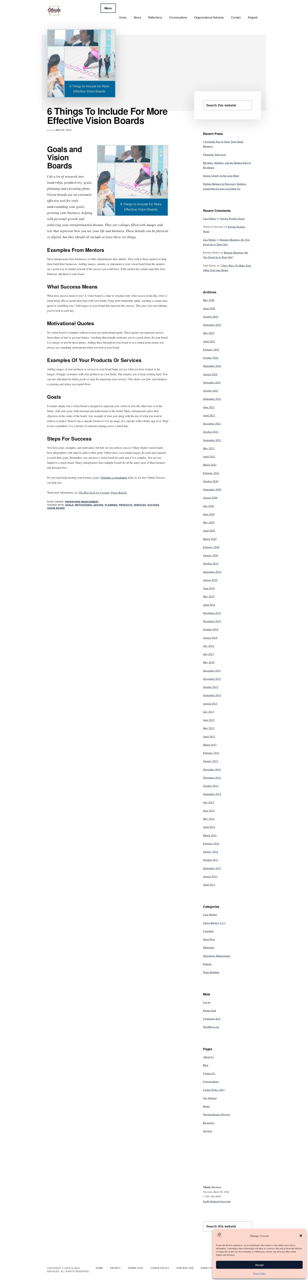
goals (69, 504)
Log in (206, 1002)
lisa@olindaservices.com (217, 1201)
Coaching (208, 931)
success (153, 504)
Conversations (211, 1081)
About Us (208, 1057)
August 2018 (210, 637)
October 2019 (210, 563)
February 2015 (211, 753)
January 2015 (210, 761)
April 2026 (209, 308)
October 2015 (210, 687)
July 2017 (208, 654)
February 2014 (211, 843)
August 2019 (210, 580)
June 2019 (209, 588)
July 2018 (208, 646)
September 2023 (212, 399)
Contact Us (209, 1073)
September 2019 (212, 572)
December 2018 (212, 613)
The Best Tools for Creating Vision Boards (103, 492)
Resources (208, 1122)
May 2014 (208, 818)
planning (111, 504)
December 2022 (212, 423)
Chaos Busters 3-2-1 (214, 923)
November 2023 (212, 382)
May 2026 (208, 300)
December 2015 (212, 670)
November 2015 (212, 678)
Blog (205, 1065)
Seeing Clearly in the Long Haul (221, 175)
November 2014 (212, 777)
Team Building (211, 972)
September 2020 (212, 489)
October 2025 (210, 316)
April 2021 (209, 456)
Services (140, 504)
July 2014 (208, 802)
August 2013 (210, 876)
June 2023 (209, 407)
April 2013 (209, 884)
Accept (259, 1265)
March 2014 (210, 835)
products (125, 504)
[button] (301, 1235)
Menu (108, 8)
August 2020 (210, 497)
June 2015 (209, 720)
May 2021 (208, 448)
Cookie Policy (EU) (214, 1089)
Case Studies (210, 914)
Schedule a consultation (114, 477)
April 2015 (209, 736)
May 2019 (208, 596)
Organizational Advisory (216, 1114)
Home (206, 1106)
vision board (56, 508)
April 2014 (209, 827)
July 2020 (208, 506)
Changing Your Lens (214, 154)
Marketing (208, 947)
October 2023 (210, 390)
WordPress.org (211, 1026)
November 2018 (212, 621)
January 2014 (210, 851)
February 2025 (211, 349)
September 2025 (212, 324)
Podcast (207, 964)
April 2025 (209, 341)
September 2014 (212, 794)
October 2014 (210, 785)
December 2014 (212, 769)
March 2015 (210, 744)
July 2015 (208, 711)
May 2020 (208, 522)
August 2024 (210, 374)
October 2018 (210, 629)
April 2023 (209, 415)
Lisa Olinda (209, 218)
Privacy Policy (259, 1273)
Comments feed (211, 1018)
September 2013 (212, 868)
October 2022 (210, 431)
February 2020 (211, 547)
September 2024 (212, 366)
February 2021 (211, 473)
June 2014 (209, 810)
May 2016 (208, 662)
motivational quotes (89, 504)
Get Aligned (210, 1098)
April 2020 (209, 530)
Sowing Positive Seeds (232, 218)
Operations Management (82, 501)
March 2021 (210, 464)
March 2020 (210, 539)
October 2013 (210, 860)
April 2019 (209, 604)
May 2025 (208, 333)
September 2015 (212, 695)
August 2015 (210, 703)
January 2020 (210, 555)
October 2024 (210, 357)
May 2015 (208, 728)
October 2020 (210, 481)
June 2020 (209, 514)
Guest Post (209, 939)
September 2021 (212, 440)
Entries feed (209, 1010)
